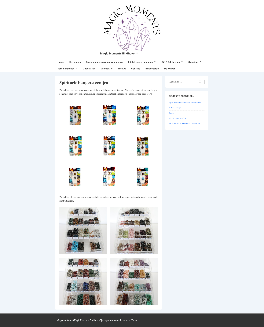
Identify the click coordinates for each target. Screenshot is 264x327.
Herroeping (75, 62)
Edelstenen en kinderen (140, 62)
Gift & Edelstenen (170, 62)
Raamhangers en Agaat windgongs (104, 62)
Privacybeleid (152, 68)
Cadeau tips (89, 68)
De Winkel (169, 68)
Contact (135, 68)
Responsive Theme (129, 320)
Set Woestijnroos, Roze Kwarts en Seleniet (184, 123)
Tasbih (171, 113)
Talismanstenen (66, 68)
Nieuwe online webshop (177, 118)
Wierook (105, 68)
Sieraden (193, 62)
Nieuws (122, 68)
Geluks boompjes (175, 107)
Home (61, 62)
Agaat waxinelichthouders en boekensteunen (185, 102)
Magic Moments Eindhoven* (119, 53)
